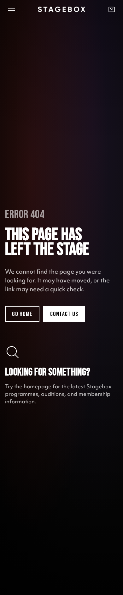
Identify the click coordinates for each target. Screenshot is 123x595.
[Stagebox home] (61, 9)
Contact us (64, 314)
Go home (22, 314)
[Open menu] (11, 9)
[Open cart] (111, 9)
